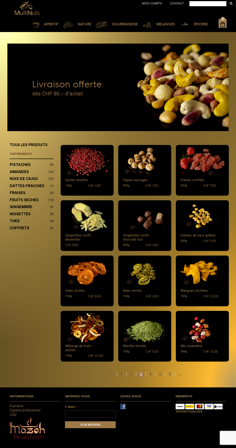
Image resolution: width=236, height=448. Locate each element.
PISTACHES (20, 165)
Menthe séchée (134, 346)
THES (15, 221)
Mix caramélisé (191, 346)
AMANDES (19, 172)
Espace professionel (25, 410)
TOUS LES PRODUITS (28, 145)
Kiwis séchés (132, 290)
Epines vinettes (76, 180)
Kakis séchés (75, 290)
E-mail (71, 407)
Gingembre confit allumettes (78, 237)
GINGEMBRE (21, 207)
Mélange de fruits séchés (78, 348)
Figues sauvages (135, 180)
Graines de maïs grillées (198, 235)
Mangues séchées (194, 290)
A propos (17, 406)
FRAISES (17, 193)
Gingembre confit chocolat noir (136, 237)
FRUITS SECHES (24, 200)
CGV (13, 415)
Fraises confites (192, 180)
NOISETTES (20, 214)
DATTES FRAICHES (27, 186)
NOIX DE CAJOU (24, 179)
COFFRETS (19, 228)
